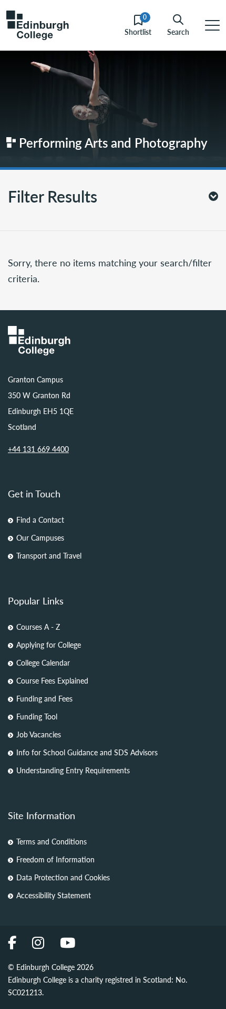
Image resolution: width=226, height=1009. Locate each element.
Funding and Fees (44, 698)
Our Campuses (40, 537)
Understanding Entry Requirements (73, 770)
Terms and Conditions (51, 841)
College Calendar (43, 662)
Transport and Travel (48, 555)
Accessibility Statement (53, 895)
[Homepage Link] (113, 340)
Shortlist (138, 25)
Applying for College (48, 644)
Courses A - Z (38, 626)
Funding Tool (36, 716)
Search (178, 31)
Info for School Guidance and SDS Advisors (87, 752)
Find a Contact (40, 519)
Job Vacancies (38, 734)
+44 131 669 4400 (38, 449)
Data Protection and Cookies (63, 877)
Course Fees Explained (52, 680)
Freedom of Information (55, 859)
